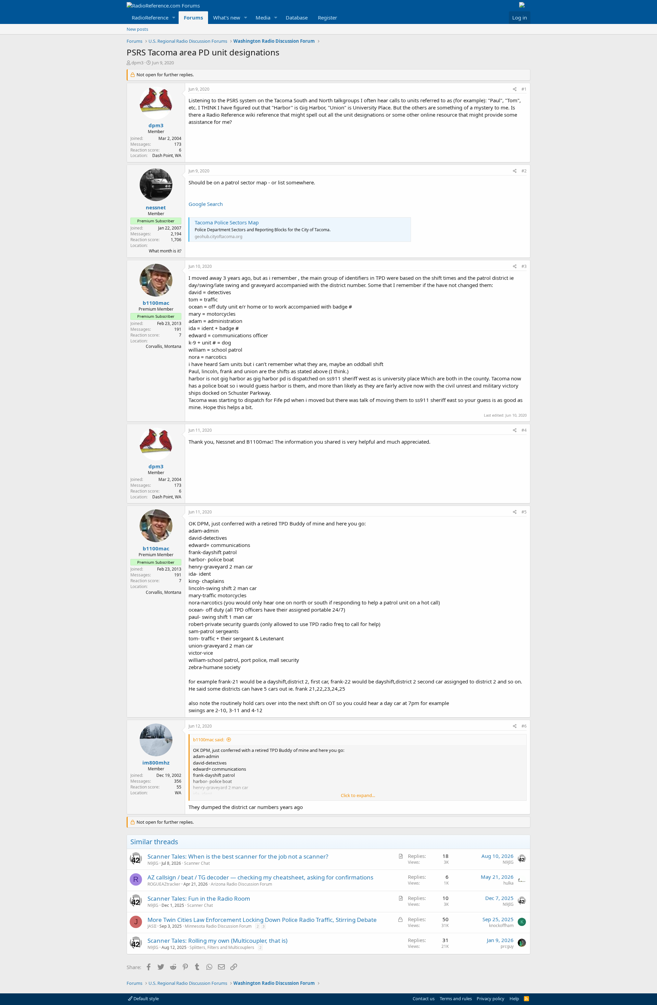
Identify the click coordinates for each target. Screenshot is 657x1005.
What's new (226, 17)
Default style (145, 998)
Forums (193, 17)
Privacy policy (490, 998)
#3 (524, 266)
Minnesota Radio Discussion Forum (218, 926)
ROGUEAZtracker (163, 884)
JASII (151, 926)
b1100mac (156, 302)
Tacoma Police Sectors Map (227, 222)
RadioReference (150, 17)
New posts (137, 29)
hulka (508, 883)
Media (263, 17)
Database (297, 17)
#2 (524, 171)
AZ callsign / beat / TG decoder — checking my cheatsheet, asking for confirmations (260, 877)
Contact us (424, 998)
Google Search (206, 203)
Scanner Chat (197, 863)
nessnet (156, 207)
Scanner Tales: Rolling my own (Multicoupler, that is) (217, 940)
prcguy (507, 946)
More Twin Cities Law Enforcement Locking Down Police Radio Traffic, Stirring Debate (262, 920)
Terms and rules (456, 998)
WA (178, 793)
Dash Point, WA (166, 155)
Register (327, 17)
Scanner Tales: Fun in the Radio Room (198, 898)
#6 (524, 726)
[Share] (515, 89)
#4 (524, 430)
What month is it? (165, 251)
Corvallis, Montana (163, 346)
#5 (524, 512)
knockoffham (501, 925)
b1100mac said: (208, 739)
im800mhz (155, 762)
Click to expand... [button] (358, 795)
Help (514, 998)
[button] (174, 17)
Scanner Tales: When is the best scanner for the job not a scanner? (237, 856)
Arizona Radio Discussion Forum (241, 884)
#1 (524, 89)
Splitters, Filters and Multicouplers (222, 947)
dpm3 (137, 63)
